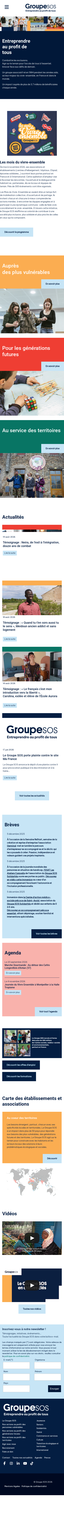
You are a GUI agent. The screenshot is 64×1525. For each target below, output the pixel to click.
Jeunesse (40, 1420)
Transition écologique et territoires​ (47, 1444)
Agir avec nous (9, 1444)
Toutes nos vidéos (32, 1309)
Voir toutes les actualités (32, 795)
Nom (6, 1371)
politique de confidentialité (16, 1356)
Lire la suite (9, 553)
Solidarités (41, 1428)
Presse (47, 1457)
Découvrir (52, 1158)
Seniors (39, 1424)
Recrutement (8, 1448)
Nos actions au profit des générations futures (14, 1432)
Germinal (11, 846)
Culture (39, 1440)
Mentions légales (12, 1486)
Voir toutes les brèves (46, 933)
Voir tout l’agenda (48, 1011)
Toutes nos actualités (22, 1457)
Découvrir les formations (19, 1076)
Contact (6, 1457)
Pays (6, 1383)
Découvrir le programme (16, 232)
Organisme (40, 1360)
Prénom (38, 1371)
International (42, 1450)
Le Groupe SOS (9, 1420)
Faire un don (7, 1451)
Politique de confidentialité (34, 1486)
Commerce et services (47, 1436)
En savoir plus (53, 283)
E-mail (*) (8, 1360)
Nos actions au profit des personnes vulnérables (14, 1425)
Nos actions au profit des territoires (14, 1438)
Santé (39, 1432)
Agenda (38, 1457)
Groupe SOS (41, 1482)
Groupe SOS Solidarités (19, 904)
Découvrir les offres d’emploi (21, 1065)
